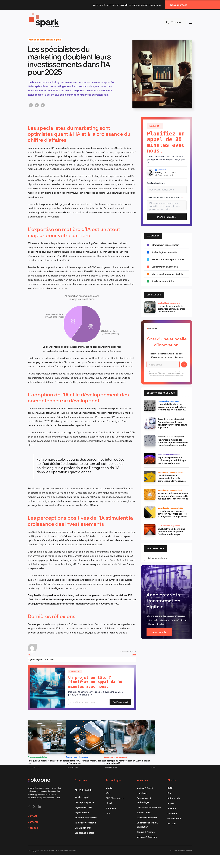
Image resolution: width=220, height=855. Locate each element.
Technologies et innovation (77, 757)
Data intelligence (83, 827)
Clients (171, 780)
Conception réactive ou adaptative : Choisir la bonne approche (172, 425)
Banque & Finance (146, 832)
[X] (37, 105)
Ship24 (170, 803)
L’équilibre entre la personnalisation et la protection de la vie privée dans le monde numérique (171, 479)
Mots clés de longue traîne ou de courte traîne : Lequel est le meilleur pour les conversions (173, 496)
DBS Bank (172, 813)
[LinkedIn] (42, 105)
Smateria (171, 808)
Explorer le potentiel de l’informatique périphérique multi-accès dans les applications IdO (172, 461)
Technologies (113, 780)
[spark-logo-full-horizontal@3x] (44, 13)
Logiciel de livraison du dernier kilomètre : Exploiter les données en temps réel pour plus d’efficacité (172, 408)
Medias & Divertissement (149, 807)
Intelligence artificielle (43, 659)
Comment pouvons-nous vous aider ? (165, 197)
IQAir (170, 788)
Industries (142, 780)
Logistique (142, 793)
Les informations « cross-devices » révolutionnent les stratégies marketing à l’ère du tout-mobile (173, 515)
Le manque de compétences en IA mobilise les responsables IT (127, 761)
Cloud (109, 803)
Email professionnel (157, 183)
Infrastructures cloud (85, 822)
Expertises (81, 780)
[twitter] (34, 806)
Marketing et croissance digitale (45, 39)
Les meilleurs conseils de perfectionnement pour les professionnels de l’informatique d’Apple (171, 310)
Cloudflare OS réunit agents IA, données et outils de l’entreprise (90, 761)
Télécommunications (147, 817)
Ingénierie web (82, 812)
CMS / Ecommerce (115, 798)
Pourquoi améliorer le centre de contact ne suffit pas (52, 761)
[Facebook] (31, 105)
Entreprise (111, 808)
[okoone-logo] (39, 778)
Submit (184, 364)
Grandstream (174, 818)
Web (108, 793)
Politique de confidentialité (181, 850)
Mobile (109, 788)
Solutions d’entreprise (86, 817)
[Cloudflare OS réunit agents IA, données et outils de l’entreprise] (91, 722)
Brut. (169, 793)
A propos (33, 827)
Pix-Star (171, 823)
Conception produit (85, 802)
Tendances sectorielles (37, 757)
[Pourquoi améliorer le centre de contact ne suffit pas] (53, 722)
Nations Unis (173, 798)
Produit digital (82, 797)
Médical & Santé (145, 788)
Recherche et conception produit (168, 259)
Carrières (33, 821)
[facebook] (29, 806)
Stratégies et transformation (165, 245)
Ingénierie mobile (83, 807)
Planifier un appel (120, 702)
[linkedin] (39, 806)
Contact (32, 815)
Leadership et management (115, 757)
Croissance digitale (84, 833)
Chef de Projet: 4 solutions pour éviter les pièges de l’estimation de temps (171, 531)
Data (108, 813)
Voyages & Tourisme (147, 837)
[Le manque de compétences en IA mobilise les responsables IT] (129, 722)
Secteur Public (144, 812)
